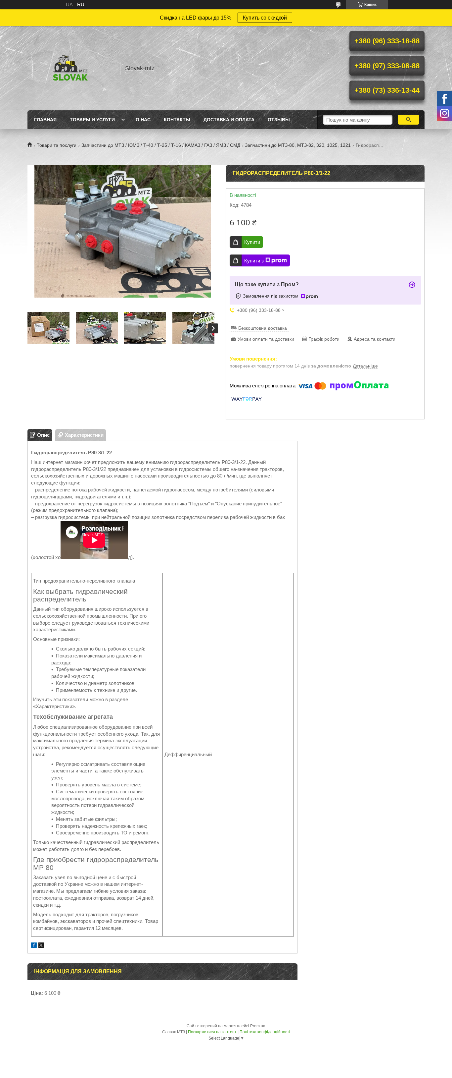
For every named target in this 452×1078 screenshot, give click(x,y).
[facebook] (34, 946)
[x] (41, 946)
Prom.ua (257, 1026)
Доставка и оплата (228, 119)
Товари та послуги (56, 145)
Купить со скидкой (265, 18)
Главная (45, 119)
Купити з (254, 260)
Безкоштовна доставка (262, 328)
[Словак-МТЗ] (70, 68)
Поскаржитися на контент (212, 1032)
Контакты (177, 119)
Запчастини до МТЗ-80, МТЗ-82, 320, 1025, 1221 (298, 145)
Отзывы (279, 119)
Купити (252, 242)
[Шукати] (408, 120)
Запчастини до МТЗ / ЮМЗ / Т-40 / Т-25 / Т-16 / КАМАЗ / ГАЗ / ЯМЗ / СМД (160, 145)
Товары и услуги (92, 119)
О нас (143, 119)
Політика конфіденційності (265, 1032)
